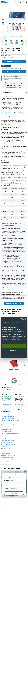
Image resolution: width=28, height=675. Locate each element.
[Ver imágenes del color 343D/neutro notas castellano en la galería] (6, 42)
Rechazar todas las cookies (14, 354)
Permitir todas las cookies (14, 346)
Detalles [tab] (13, 322)
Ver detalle (9, 52)
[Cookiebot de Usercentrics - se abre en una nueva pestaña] (20, 319)
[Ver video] (3, 19)
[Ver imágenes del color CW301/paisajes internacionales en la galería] (11, 42)
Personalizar (13, 350)
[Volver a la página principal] (5, 2)
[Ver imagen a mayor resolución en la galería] (16, 22)
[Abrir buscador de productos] (18, 2)
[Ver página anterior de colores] (2, 42)
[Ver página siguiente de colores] (26, 42)
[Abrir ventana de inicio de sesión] (21, 2)
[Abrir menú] (26, 2)
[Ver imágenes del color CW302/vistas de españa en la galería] (16, 42)
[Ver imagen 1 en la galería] (3, 23)
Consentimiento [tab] (5, 322)
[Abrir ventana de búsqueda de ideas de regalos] (16, 2)
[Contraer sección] (26, 92)
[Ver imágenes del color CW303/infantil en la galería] (22, 42)
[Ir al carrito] (23, 2)
